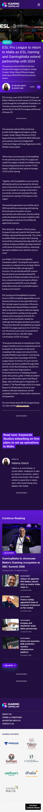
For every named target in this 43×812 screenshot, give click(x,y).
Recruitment (9, 553)
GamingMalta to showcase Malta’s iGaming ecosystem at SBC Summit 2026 (21, 562)
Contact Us (8, 724)
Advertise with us (11, 721)
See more (9, 665)
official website (22, 406)
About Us (7, 714)
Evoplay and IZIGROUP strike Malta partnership (28, 626)
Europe (7, 42)
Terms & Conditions (12, 717)
